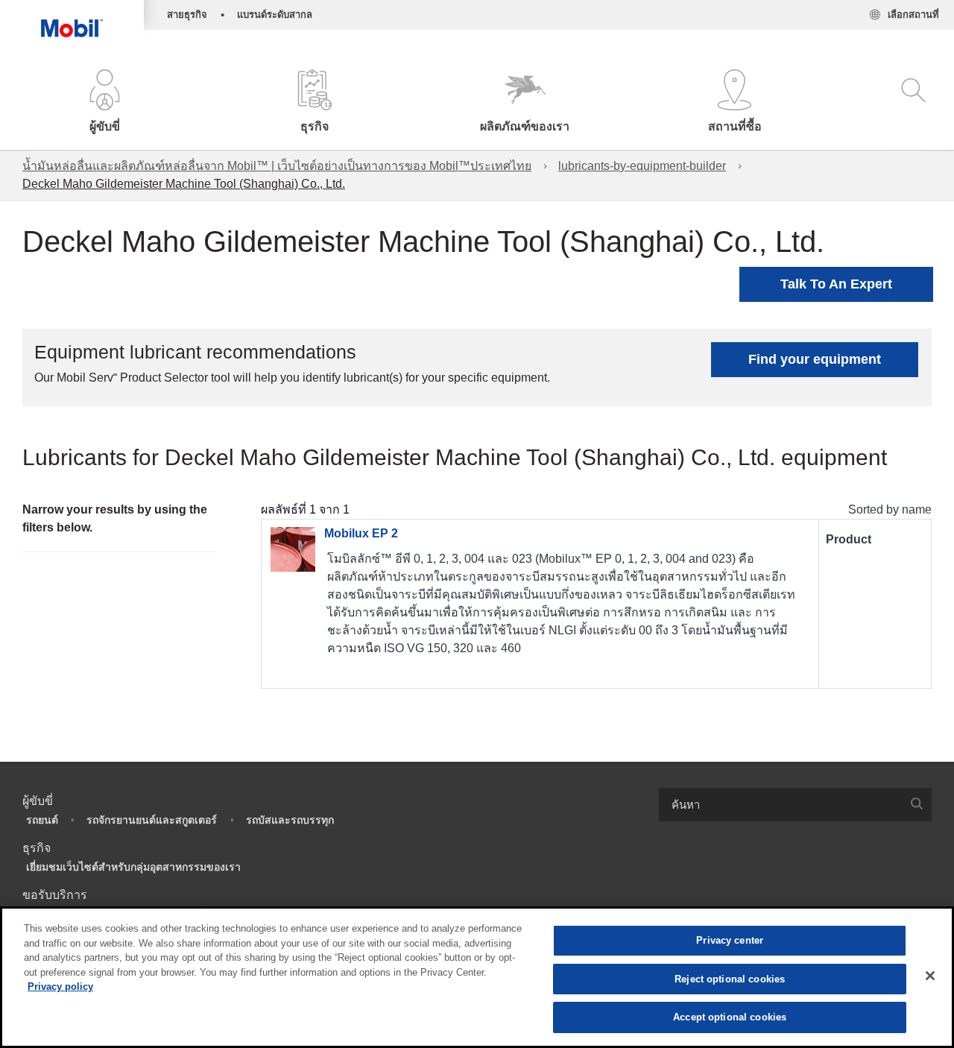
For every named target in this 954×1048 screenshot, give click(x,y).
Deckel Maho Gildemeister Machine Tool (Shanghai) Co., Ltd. (183, 183)
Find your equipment (814, 359)
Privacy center (729, 940)
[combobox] (795, 804)
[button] (105, 102)
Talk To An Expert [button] (836, 284)
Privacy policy (60, 986)
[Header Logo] (72, 18)
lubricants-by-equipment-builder (642, 166)
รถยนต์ (42, 820)
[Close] (930, 975)
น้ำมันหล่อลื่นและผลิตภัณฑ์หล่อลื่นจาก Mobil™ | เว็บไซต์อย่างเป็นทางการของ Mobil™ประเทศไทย (276, 166)
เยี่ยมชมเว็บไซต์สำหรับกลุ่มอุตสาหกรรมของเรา (133, 867)
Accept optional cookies (729, 1017)
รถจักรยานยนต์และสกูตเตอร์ (151, 820)
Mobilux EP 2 (361, 533)
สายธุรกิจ (187, 14)
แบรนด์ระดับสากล (274, 14)
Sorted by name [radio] (890, 509)
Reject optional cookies (730, 979)
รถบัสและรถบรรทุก (290, 820)
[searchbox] (780, 804)
